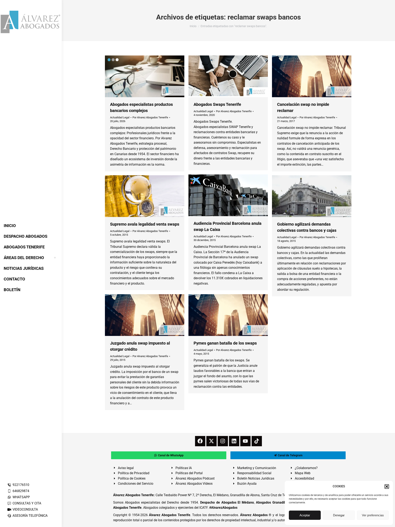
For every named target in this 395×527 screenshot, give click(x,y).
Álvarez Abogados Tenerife (169, 515)
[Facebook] (200, 441)
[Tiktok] (257, 441)
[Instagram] (223, 441)
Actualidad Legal (119, 117)
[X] (211, 441)
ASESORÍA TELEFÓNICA (30, 516)
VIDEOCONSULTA (25, 509)
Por (150, 117)
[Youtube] (245, 441)
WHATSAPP (21, 497)
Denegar (339, 515)
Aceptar (305, 515)
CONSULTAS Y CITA (27, 503)
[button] (387, 486)
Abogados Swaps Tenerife (217, 104)
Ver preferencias (373, 515)
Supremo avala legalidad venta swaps (144, 224)
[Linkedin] (234, 441)
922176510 (21, 485)
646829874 (21, 491)
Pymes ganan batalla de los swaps (225, 343)
